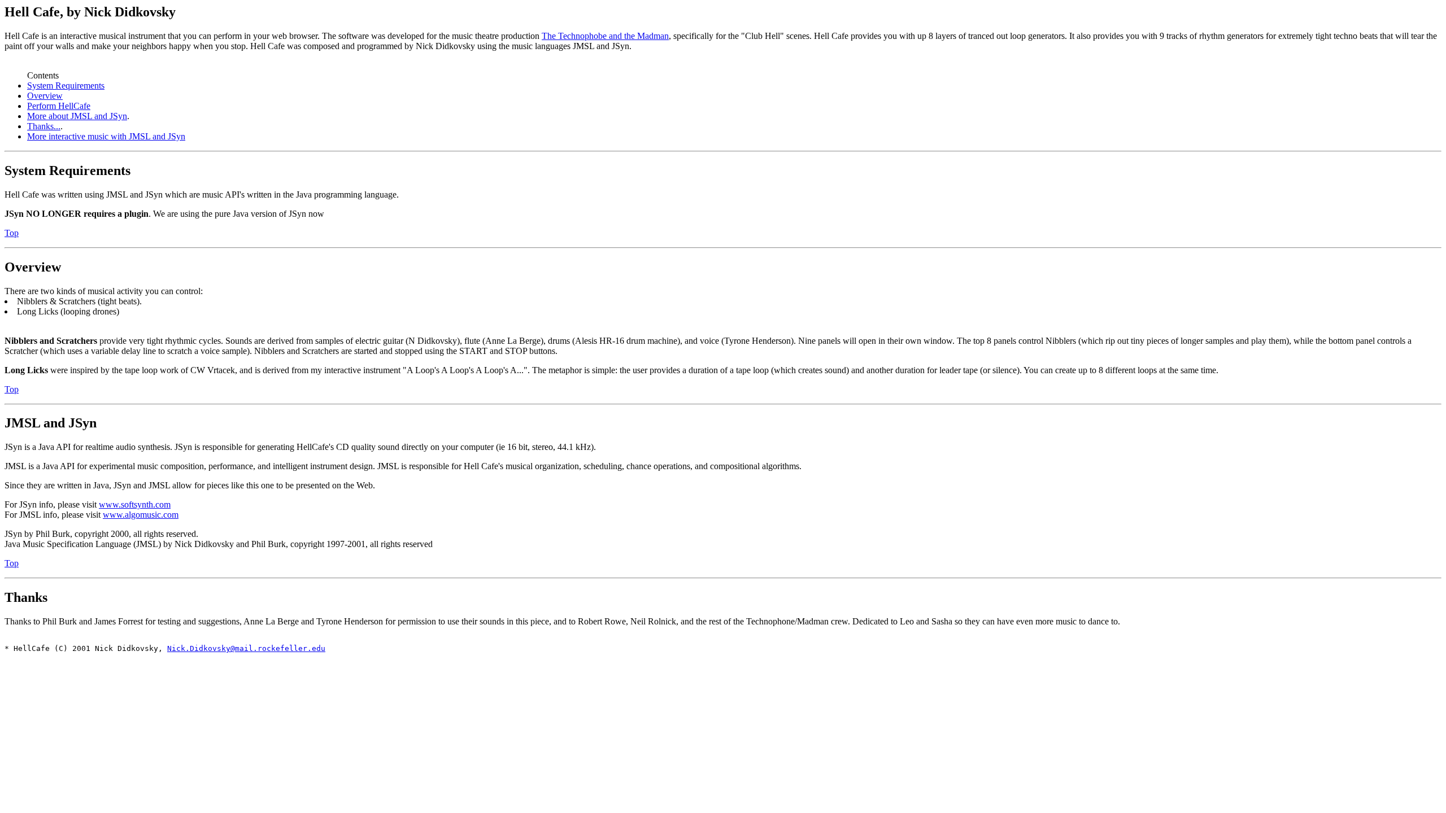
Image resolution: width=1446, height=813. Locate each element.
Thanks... (43, 126)
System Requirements (65, 85)
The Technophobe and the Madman (605, 36)
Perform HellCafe (58, 106)
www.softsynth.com (135, 504)
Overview (45, 95)
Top (12, 233)
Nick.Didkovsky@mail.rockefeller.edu (246, 648)
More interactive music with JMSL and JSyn (106, 136)
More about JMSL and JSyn (77, 116)
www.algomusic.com (140, 514)
